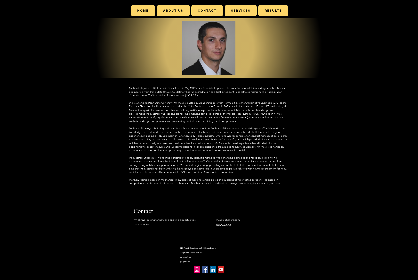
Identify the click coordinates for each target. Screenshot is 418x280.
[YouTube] (221, 269)
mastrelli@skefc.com (228, 219)
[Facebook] (205, 269)
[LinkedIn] (213, 269)
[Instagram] (197, 269)
